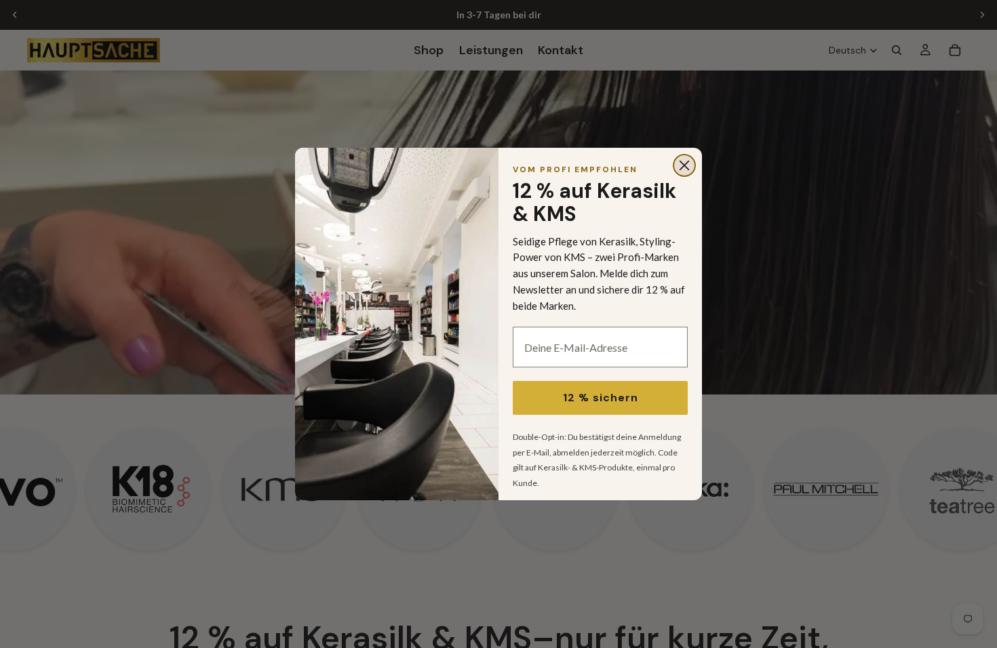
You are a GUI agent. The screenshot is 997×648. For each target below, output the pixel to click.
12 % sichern (600, 397)
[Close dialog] (684, 165)
